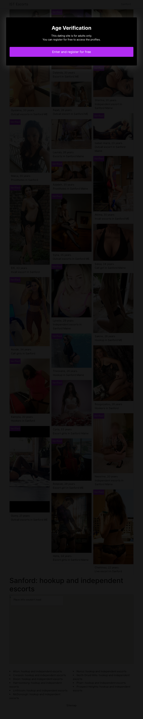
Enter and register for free (71, 52)
